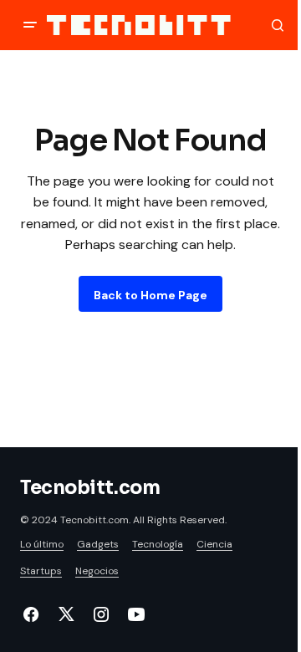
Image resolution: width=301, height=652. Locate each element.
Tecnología (157, 544)
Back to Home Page (150, 295)
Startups (41, 571)
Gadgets (98, 544)
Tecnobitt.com (90, 487)
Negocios (97, 571)
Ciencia (214, 544)
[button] (30, 25)
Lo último (42, 544)
